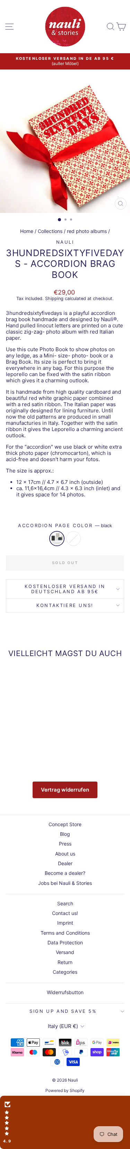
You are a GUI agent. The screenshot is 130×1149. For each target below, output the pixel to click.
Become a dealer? (65, 873)
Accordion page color (65, 525)
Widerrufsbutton (65, 992)
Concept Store (65, 824)
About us (65, 854)
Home (26, 231)
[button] (65, 1122)
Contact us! (65, 913)
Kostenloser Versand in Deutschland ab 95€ (65, 588)
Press (65, 844)
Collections (50, 231)
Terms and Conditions (65, 933)
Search (65, 903)
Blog (65, 834)
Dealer (65, 863)
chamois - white (73, 538)
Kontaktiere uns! (65, 605)
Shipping (54, 298)
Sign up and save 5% (63, 1011)
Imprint (65, 923)
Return (65, 962)
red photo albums (87, 231)
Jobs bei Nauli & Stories (65, 883)
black (57, 538)
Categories (65, 972)
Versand (65, 952)
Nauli (65, 242)
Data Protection (65, 942)
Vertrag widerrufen (65, 789)
